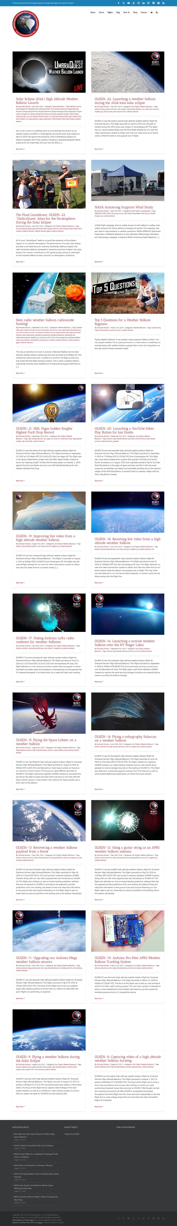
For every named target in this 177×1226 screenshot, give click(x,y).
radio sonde (30, 335)
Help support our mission (22, 1220)
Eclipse (42, 109)
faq (159, 328)
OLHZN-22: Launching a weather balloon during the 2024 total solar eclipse (125, 101)
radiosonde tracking (23, 337)
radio (24, 335)
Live (27, 116)
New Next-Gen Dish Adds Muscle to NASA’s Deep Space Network (34, 1135)
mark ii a (34, 332)
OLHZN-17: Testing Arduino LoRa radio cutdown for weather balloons (45, 640)
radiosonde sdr (70, 335)
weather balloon (132, 111)
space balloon (34, 119)
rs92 (52, 337)
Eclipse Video (68, 114)
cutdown (25, 648)
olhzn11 (70, 968)
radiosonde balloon (57, 335)
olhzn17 (50, 648)
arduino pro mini (27, 858)
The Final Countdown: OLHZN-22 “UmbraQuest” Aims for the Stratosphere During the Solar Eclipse (45, 218)
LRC (125, 213)
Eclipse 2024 (49, 109)
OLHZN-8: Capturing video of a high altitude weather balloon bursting (128, 1059)
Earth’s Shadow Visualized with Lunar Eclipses (33, 1145)
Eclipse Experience (44, 111)
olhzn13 (67, 858)
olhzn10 (131, 968)
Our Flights (135, 106)
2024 (18, 228)
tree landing (68, 750)
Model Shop (131, 213)
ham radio (61, 330)
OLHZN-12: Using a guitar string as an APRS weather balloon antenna (127, 849)
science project (60, 337)
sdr (67, 337)
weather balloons (57, 231)
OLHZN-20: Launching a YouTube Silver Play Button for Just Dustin (124, 430)
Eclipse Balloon (73, 109)
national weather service (46, 332)
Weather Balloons (146, 106)
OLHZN (41, 116)
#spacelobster (21, 750)
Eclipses (29, 228)
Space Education (58, 106)
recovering (43, 337)
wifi (152, 549)
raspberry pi (99, 111)
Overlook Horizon (24, 106)
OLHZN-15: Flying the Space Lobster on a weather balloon (46, 742)
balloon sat (105, 747)
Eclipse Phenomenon (43, 114)
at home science (35, 330)
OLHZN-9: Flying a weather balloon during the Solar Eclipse (48, 1059)
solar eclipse (108, 111)
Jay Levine (119, 213)
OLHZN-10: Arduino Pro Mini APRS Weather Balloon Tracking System (127, 960)
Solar (66, 116)
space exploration (45, 119)
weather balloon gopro (43, 231)
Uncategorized (145, 211)
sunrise (97, 441)
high (24, 116)
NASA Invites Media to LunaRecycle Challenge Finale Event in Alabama (36, 1155)
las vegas (47, 439)
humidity (63, 968)
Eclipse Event (33, 111)
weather (19, 231)
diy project (45, 330)
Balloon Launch (75, 106)
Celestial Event (33, 109)
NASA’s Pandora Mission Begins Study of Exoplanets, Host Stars (36, 1198)
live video (145, 109)
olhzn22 (156, 109)
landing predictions (56, 858)
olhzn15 (51, 750)
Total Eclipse (56, 119)
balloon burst (26, 1067)
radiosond (38, 335)
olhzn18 (127, 549)
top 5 (119, 330)
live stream (34, 116)
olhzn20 (139, 439)
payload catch (136, 1067)
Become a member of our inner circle (27, 1222)
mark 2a (27, 332)
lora (150, 109)
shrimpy (137, 968)
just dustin (131, 439)
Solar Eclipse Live (22, 119)
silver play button (149, 439)
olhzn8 (128, 1067)
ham (56, 330)
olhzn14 (128, 747)
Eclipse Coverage (22, 111)
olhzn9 (70, 1067)
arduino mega (27, 968)
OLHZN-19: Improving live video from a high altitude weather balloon (45, 538)
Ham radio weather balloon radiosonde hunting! (45, 322)
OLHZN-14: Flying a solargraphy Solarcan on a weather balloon (125, 738)
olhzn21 (57, 439)
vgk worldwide (27, 441)
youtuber (116, 441)
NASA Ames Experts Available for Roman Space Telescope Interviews (33, 1187)
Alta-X (109, 213)
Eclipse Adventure (61, 109)
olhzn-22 (47, 116)
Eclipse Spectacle (57, 114)
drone (114, 213)
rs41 (48, 337)
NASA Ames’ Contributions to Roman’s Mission (33, 1165)
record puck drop (66, 439)
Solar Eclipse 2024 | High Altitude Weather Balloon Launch (47, 101)
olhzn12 (145, 858)
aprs (21, 330)
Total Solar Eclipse (68, 119)
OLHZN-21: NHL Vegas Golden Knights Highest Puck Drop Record (44, 430)
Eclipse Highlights (69, 111)
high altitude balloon (134, 109)
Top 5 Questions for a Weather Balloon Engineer (123, 322)
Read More (19, 149)
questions (113, 330)
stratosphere (35, 340)
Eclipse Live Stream (28, 114)
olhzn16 (131, 651)
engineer (155, 328)
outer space (70, 332)
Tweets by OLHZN (72, 1134)
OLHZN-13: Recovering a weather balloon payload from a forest (46, 849)
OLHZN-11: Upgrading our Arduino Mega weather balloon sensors (46, 960)
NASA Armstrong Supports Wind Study (124, 207)
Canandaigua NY (22, 109)
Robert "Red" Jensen (143, 213)
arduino (97, 109)
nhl (52, 439)
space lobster (58, 750)
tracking (43, 340)
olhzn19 (48, 546)
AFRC (104, 213)
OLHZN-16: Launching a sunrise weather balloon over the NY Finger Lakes (125, 643)
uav (101, 216)
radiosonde (46, 335)
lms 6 (22, 332)
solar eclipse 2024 (74, 116)
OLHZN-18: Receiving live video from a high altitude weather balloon (128, 541)
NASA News (136, 211)
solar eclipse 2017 (28, 1069)
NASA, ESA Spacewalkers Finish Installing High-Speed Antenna (36, 1175)
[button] (157, 12)
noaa (57, 332)
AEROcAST (98, 213)
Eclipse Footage (57, 111)
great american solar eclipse (116, 109)
